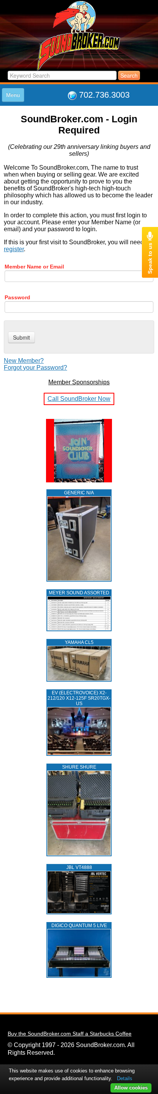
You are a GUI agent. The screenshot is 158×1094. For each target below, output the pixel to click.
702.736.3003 (104, 95)
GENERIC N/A (79, 492)
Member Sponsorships (79, 382)
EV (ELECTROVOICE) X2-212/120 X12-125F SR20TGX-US (79, 698)
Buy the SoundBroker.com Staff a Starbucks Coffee (70, 1034)
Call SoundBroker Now (79, 398)
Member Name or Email (34, 266)
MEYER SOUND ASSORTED (79, 592)
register (14, 249)
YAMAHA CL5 (79, 642)
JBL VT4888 (79, 867)
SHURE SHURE (79, 767)
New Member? (24, 360)
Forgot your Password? (35, 367)
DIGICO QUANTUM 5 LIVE (79, 925)
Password (17, 297)
